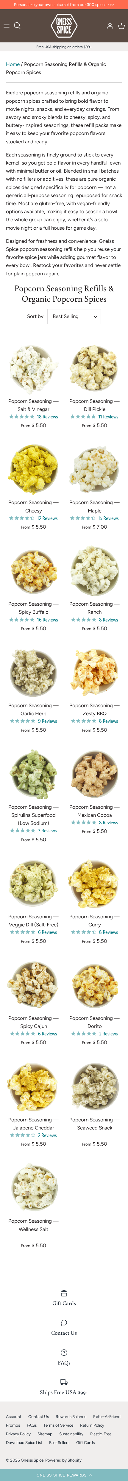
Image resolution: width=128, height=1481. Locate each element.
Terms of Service (58, 1425)
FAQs (32, 1425)
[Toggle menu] (6, 25)
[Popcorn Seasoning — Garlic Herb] (33, 672)
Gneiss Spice (32, 1460)
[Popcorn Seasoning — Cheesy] (33, 469)
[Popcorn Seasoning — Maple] (94, 469)
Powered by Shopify (63, 1460)
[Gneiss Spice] (64, 25)
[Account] (108, 25)
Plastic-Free (100, 1433)
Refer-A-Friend (107, 1416)
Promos (13, 1425)
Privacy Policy (18, 1433)
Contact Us (38, 1416)
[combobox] (74, 316)
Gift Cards (85, 1442)
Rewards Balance (71, 1416)
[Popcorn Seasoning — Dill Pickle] (94, 368)
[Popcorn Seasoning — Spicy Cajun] (33, 985)
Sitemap (45, 1433)
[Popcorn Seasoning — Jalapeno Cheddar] (33, 1086)
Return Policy (92, 1425)
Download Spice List (24, 1442)
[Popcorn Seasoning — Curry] (94, 883)
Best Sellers (59, 1442)
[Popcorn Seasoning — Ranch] (94, 570)
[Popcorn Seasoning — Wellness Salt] (33, 1188)
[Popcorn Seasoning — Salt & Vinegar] (33, 368)
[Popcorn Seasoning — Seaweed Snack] (94, 1086)
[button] (64, 1475)
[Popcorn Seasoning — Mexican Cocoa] (94, 774)
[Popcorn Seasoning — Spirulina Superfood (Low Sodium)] (33, 774)
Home (13, 64)
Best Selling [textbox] (66, 316)
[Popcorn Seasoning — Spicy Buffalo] (33, 570)
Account (13, 1416)
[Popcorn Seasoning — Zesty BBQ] (94, 672)
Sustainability (71, 1433)
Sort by (35, 316)
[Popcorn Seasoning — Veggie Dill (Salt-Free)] (33, 883)
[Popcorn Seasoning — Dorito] (94, 985)
